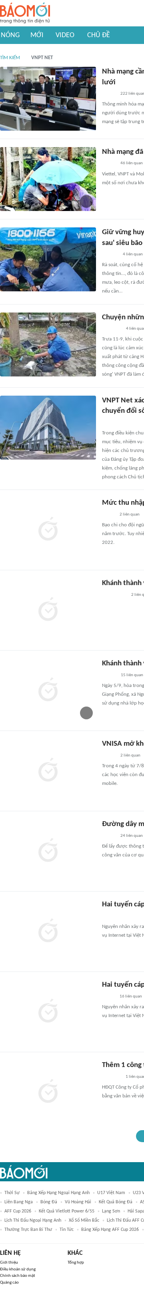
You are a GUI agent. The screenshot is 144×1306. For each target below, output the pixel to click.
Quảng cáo (9, 1282)
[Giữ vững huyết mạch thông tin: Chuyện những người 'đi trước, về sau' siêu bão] (48, 259)
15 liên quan (132, 675)
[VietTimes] (108, 514)
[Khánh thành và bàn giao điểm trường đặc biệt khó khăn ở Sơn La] (48, 691)
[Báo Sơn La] (114, 595)
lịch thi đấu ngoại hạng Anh (32, 1220)
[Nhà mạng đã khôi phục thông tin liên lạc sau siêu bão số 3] (48, 179)
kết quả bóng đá (115, 1202)
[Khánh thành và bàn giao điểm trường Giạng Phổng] (48, 610)
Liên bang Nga (18, 1202)
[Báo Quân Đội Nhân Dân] (111, 328)
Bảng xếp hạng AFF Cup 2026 (110, 1229)
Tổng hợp (76, 1262)
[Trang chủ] (25, 13)
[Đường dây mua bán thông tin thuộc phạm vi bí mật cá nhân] (48, 851)
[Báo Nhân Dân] (109, 422)
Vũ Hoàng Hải (78, 1202)
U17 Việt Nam (111, 1193)
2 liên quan (130, 514)
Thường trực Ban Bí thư (28, 1229)
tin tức (67, 1229)
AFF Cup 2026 (17, 1211)
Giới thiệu (9, 1262)
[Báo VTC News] (111, 1077)
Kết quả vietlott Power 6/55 (66, 1211)
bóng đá (48, 1202)
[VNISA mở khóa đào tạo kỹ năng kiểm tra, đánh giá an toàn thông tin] (48, 771)
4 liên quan (133, 254)
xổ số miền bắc (84, 1220)
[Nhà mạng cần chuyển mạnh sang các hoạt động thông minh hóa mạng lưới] (48, 99)
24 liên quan (131, 836)
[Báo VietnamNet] (109, 94)
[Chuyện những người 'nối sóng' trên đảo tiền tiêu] (48, 344)
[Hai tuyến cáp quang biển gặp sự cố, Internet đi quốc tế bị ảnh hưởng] (48, 932)
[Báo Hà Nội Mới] (110, 254)
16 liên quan (131, 996)
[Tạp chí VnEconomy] (108, 916)
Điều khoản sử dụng (18, 1269)
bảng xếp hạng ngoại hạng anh (58, 1193)
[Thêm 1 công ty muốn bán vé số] (48, 1092)
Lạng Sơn (111, 1211)
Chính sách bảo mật (17, 1276)
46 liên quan (131, 163)
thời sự (12, 1193)
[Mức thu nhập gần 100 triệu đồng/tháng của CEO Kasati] (48, 530)
